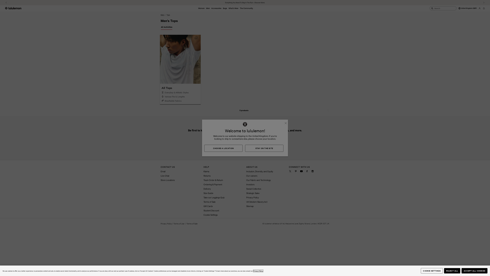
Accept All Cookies (474, 270)
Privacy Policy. (258, 271)
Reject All (452, 270)
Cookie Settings (432, 270)
